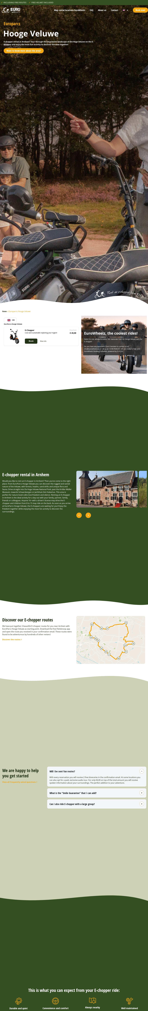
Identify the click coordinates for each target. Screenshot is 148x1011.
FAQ (91, 10)
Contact (114, 10)
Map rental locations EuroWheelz (69, 10)
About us (102, 10)
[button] (79, 515)
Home (4, 311)
